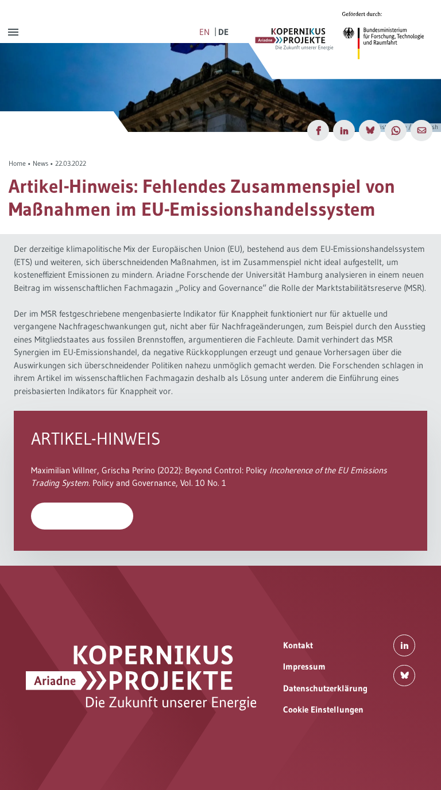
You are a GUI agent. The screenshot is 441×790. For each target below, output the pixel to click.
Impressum (304, 666)
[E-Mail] (421, 131)
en (204, 31)
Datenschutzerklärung (325, 688)
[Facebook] (318, 131)
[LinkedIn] (344, 131)
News (40, 163)
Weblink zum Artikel (82, 515)
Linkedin (404, 645)
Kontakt (298, 645)
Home (17, 163)
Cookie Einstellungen (323, 709)
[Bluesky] (370, 131)
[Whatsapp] (396, 131)
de (223, 31)
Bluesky (404, 676)
